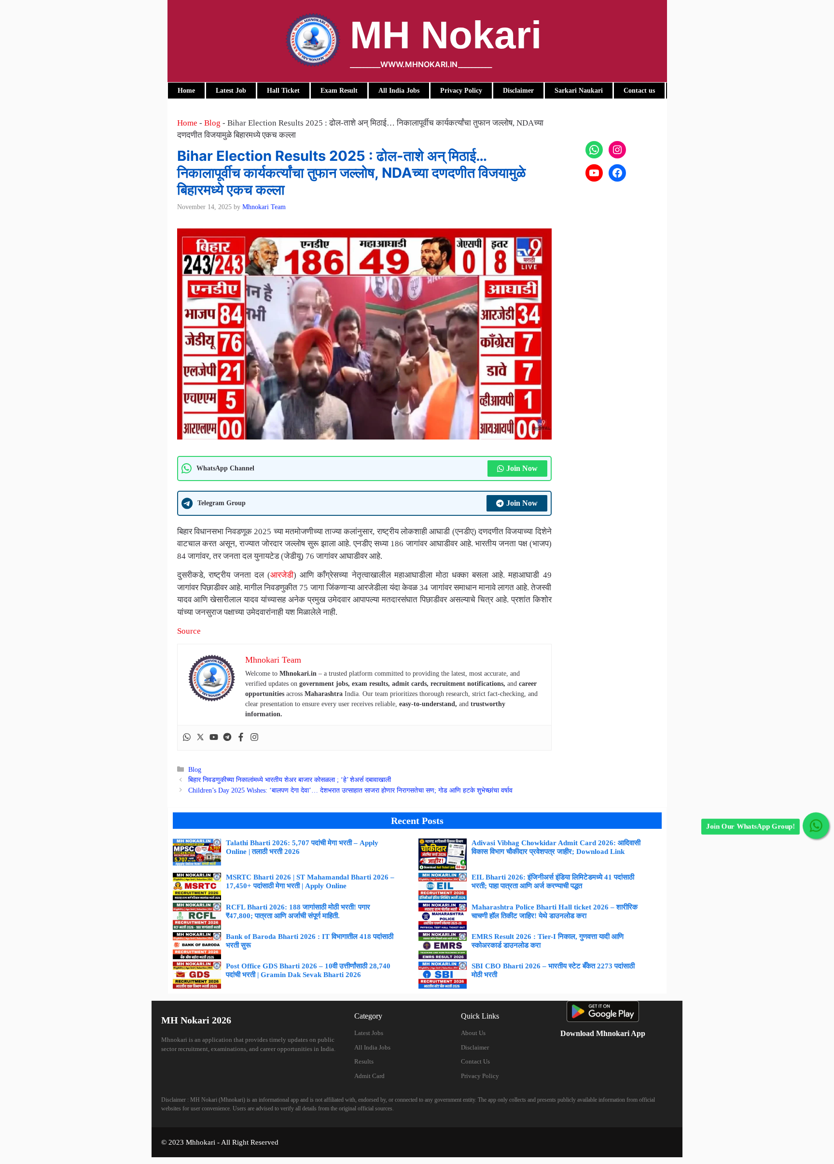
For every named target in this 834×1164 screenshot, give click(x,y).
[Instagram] (254, 738)
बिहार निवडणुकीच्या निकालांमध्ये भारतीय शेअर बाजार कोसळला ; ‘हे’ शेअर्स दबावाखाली (289, 779)
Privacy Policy (480, 1075)
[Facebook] (240, 738)
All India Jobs (372, 1047)
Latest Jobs (368, 1032)
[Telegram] (227, 738)
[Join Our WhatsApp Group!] (816, 825)
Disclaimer (475, 1047)
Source (189, 631)
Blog (212, 123)
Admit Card (369, 1075)
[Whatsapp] (186, 738)
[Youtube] (213, 738)
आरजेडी (281, 575)
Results (364, 1061)
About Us (473, 1032)
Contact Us (475, 1061)
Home (187, 123)
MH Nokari (446, 35)
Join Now (522, 468)
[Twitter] (200, 738)
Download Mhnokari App (602, 1033)
